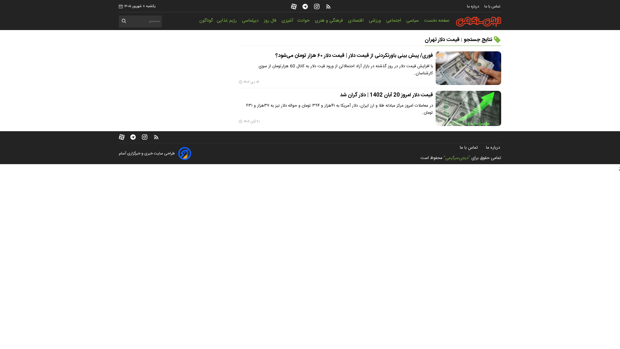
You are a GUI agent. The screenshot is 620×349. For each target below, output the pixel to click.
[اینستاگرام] (317, 6)
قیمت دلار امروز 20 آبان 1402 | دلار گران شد (386, 95)
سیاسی (413, 21)
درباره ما (473, 6)
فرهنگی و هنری (329, 21)
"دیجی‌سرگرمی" (457, 158)
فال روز (271, 21)
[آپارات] (294, 6)
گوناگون (206, 21)
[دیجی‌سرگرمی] (478, 21)
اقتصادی (356, 21)
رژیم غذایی (227, 21)
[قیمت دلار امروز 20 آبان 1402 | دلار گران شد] (468, 108)
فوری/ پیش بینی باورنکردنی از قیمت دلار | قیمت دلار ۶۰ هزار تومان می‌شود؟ (354, 55)
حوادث (304, 21)
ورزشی (375, 21)
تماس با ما (492, 6)
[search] (124, 22)
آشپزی (287, 21)
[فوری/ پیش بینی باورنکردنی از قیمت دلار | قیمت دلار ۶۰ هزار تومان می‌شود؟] (468, 68)
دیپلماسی (251, 21)
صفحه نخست (437, 21)
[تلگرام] (305, 6)
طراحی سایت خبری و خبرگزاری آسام (147, 153)
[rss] (328, 6)
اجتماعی (394, 21)
